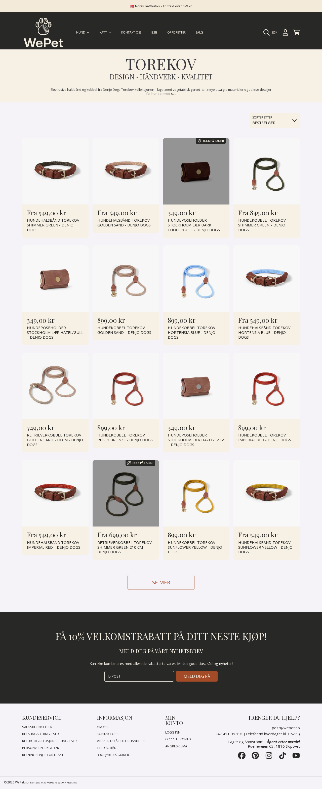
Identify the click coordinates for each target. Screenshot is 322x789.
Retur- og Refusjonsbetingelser (49, 741)
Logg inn (172, 732)
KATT (104, 32)
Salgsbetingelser (37, 727)
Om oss (103, 727)
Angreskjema (176, 746)
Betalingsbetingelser (40, 734)
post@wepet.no (286, 727)
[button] (271, 32)
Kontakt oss (107, 734)
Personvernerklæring (41, 747)
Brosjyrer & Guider (113, 754)
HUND (81, 32)
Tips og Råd (106, 747)
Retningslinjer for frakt (42, 754)
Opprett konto (178, 739)
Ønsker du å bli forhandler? (121, 741)
